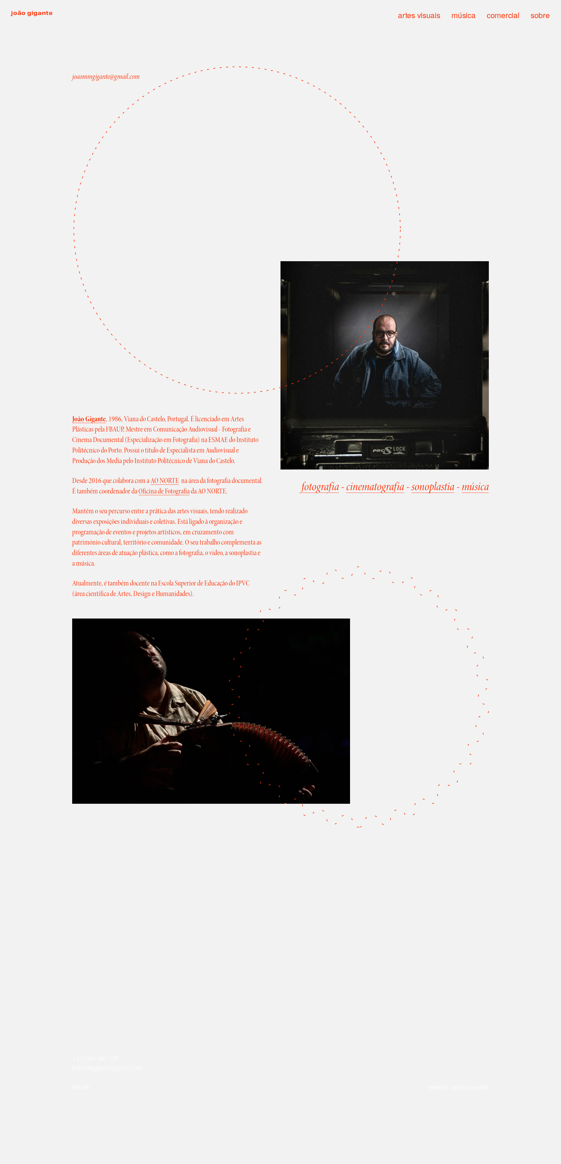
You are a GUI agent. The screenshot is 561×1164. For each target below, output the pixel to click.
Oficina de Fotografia (164, 491)
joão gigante (32, 12)
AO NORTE (164, 481)
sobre (540, 15)
